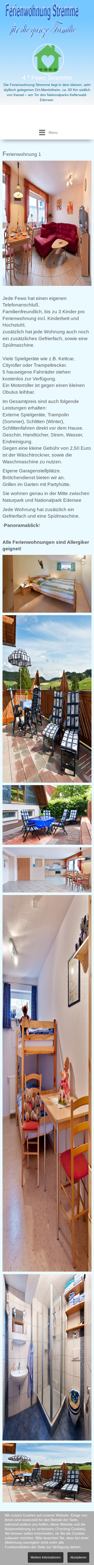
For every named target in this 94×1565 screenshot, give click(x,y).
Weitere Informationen (46, 1557)
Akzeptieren (78, 1557)
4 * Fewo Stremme (47, 77)
